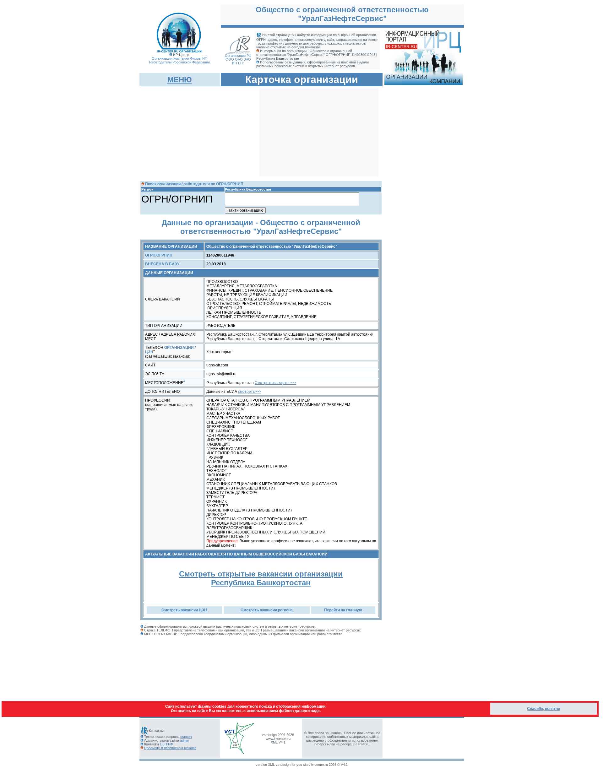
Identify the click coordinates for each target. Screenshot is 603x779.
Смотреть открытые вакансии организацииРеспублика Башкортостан (261, 578)
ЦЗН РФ (166, 744)
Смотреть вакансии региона (267, 610)
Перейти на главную (343, 610)
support (186, 736)
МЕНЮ (179, 79)
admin (184, 740)
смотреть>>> (249, 391)
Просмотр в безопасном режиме (170, 748)
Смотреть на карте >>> (275, 383)
